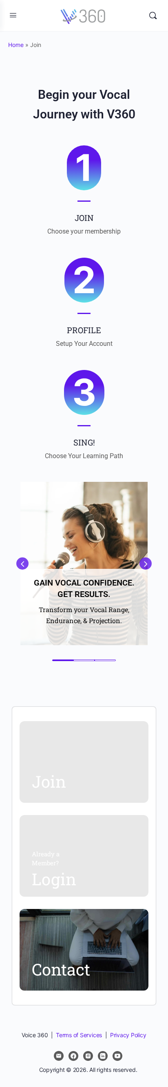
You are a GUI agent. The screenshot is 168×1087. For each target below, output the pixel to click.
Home (16, 44)
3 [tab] (105, 660)
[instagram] (88, 1056)
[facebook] (73, 1056)
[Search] (153, 15)
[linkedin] (103, 1056)
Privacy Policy (128, 1034)
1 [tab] (62, 660)
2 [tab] (84, 660)
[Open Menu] (13, 15)
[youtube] (117, 1056)
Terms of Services (79, 1034)
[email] (59, 1056)
